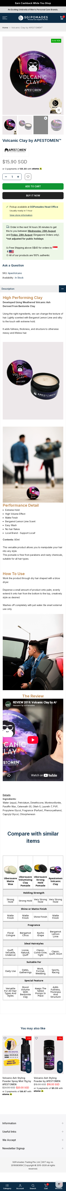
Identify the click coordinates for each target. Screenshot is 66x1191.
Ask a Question (13, 265)
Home (5, 28)
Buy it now (33, 195)
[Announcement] (33, 3)
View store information (21, 215)
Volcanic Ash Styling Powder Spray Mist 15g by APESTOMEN (16, 1081)
